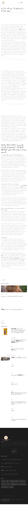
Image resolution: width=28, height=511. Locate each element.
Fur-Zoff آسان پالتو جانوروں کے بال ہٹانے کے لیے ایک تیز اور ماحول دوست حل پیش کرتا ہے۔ (18, 330)
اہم (2, 495)
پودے (12, 417)
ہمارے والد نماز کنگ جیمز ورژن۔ (10, 463)
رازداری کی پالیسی (14, 481)
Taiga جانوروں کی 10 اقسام (19, 357)
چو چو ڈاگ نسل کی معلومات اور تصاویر (11, 296)
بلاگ (4, 279)
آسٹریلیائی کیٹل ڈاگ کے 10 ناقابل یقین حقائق (19, 393)
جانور (2, 320)
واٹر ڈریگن (14, 384)
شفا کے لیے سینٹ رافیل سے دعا (9, 474)
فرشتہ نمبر (22, 481)
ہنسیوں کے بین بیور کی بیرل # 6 (17, 349)
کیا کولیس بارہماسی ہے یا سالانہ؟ (18, 419)
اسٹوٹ (13, 410)
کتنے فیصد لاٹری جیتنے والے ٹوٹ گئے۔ (11, 459)
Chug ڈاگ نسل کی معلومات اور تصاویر (11, 309)
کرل (12, 366)
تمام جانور (13, 355)
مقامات (11, 487)
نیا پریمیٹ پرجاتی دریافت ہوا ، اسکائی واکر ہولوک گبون (19, 403)
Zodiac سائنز (14, 484)
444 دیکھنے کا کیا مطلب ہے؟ (9, 470)
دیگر (8, 484)
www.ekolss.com (5, 500)
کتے (1, 294)
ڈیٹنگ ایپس (13, 337)
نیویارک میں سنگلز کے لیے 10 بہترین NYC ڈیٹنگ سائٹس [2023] (18, 341)
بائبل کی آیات (5, 487)
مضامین (12, 390)
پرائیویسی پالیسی (9, 495)
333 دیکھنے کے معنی (6, 466)
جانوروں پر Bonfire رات (18, 375)
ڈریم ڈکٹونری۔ (22, 484)
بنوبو (2, 322)
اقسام (19, 2)
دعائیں (3, 484)
